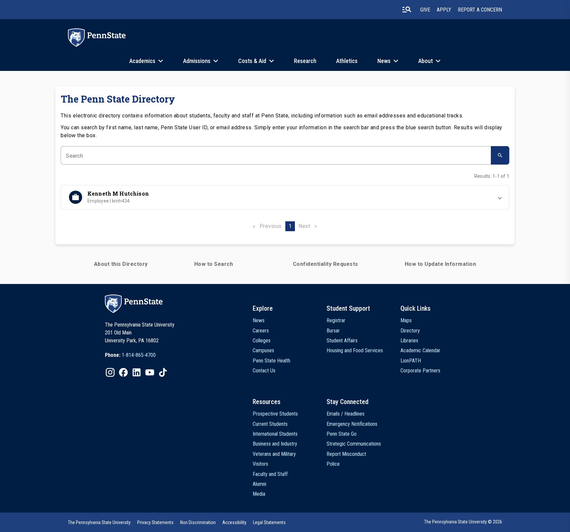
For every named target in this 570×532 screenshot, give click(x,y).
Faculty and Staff (270, 474)
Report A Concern (480, 10)
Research (305, 60)
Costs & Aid (252, 60)
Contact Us (264, 370)
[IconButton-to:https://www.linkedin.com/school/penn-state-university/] (136, 372)
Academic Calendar (420, 350)
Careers (261, 331)
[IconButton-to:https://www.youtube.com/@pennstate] (149, 372)
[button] (285, 197)
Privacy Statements (155, 522)
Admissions (196, 60)
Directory (410, 331)
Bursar (333, 331)
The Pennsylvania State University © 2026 (463, 521)
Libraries (409, 340)
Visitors (260, 464)
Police (333, 464)
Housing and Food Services (355, 350)
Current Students (270, 424)
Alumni (259, 484)
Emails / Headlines (345, 414)
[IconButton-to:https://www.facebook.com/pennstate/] (123, 372)
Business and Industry (275, 444)
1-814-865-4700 (139, 355)
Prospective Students (275, 414)
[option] (130, 355)
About (425, 60)
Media (259, 494)
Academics (142, 60)
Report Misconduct (346, 454)
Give (425, 10)
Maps (406, 320)
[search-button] (407, 9)
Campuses (263, 350)
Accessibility (234, 522)
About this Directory (121, 264)
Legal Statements (269, 522)
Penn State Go (342, 434)
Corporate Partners (420, 370)
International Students (275, 434)
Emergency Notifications (352, 424)
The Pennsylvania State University (99, 522)
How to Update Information (440, 264)
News (384, 60)
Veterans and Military (274, 454)
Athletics (347, 60)
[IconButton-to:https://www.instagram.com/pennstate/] (110, 372)
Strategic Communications (354, 444)
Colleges (261, 340)
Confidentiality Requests (325, 264)
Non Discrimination (198, 522)
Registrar (336, 320)
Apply (444, 10)
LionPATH (410, 361)
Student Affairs (342, 340)
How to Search (213, 264)
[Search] (500, 155)
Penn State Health (271, 361)
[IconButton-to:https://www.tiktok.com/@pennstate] (163, 372)
